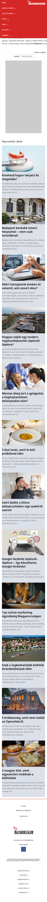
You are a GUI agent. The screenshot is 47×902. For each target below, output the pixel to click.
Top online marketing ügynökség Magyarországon (21, 614)
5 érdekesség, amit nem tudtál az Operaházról (23, 719)
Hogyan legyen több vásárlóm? (24, 840)
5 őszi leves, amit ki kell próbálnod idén (18, 451)
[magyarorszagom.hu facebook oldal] (23, 849)
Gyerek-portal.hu (23, 888)
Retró (4, 19)
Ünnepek (5, 35)
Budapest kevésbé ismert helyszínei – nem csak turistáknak (19, 231)
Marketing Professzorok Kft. (30, 860)
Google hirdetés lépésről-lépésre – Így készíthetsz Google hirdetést (20, 562)
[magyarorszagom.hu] (36, 3)
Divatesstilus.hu (23, 884)
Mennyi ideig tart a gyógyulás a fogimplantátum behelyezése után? (22, 397)
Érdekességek (27, 56)
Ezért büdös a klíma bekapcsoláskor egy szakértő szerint (22, 506)
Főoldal (23, 806)
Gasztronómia (7, 13)
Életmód (5, 30)
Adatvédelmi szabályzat (23, 810)
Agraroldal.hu (23, 892)
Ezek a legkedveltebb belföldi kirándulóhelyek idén (23, 667)
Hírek (4, 24)
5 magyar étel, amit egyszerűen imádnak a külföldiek (17, 774)
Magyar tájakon (8, 8)
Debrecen (38, 44)
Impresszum (23, 816)
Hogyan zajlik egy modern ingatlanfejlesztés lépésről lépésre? (21, 340)
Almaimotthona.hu (23, 871)
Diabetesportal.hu (23, 879)
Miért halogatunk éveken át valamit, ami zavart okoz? (21, 286)
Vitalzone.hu (23, 875)
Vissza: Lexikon (40, 52)
